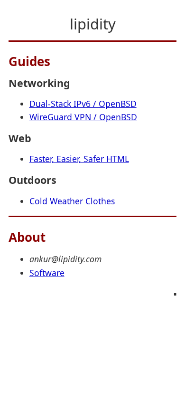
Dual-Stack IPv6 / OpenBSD (83, 103)
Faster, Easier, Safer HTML (79, 158)
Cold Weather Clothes (72, 201)
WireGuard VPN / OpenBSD (83, 117)
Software (47, 272)
